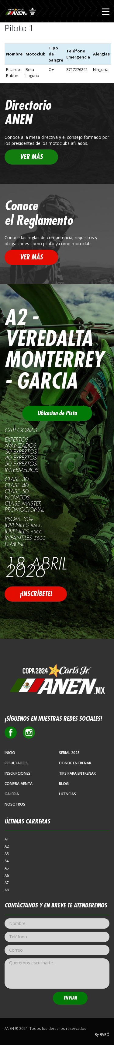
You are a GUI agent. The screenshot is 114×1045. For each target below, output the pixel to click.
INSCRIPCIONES (17, 773)
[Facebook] (11, 732)
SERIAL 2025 (69, 752)
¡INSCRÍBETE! (36, 594)
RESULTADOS (16, 763)
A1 (7, 838)
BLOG (64, 783)
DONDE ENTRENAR (75, 763)
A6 (7, 875)
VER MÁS (31, 157)
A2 (7, 846)
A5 (7, 868)
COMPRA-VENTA (19, 783)
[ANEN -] (21, 12)
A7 (7, 882)
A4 (7, 860)
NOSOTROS (15, 804)
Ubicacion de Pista (57, 413)
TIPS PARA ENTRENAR (77, 773)
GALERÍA (12, 793)
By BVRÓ (102, 1034)
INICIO (10, 752)
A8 (7, 889)
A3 (7, 853)
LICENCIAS (67, 793)
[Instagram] (29, 732)
